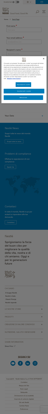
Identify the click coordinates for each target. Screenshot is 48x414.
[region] (24, 79)
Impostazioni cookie (23, 84)
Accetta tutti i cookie (24, 91)
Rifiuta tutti (23, 97)
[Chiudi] (43, 58)
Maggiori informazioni (14, 78)
